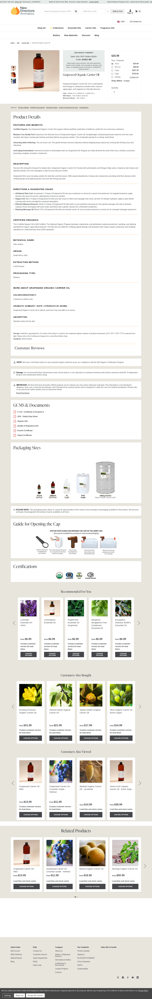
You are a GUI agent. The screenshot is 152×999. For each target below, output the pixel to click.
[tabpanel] (26, 864)
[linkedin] (137, 977)
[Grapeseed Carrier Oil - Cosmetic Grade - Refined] (59, 853)
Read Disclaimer (22, 393)
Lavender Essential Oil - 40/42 (26, 623)
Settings (7, 995)
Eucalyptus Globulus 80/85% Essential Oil (123, 623)
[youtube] (133, 977)
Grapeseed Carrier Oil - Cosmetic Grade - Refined (60, 789)
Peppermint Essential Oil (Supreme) (73, 623)
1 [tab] (75, 897)
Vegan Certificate (24, 435)
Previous (7, 866)
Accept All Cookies (35, 995)
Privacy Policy (143, 991)
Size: (117, 60)
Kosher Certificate (25, 430)
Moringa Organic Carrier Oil (124, 869)
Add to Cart (117, 11)
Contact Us (134, 77)
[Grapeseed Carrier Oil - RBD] (26, 853)
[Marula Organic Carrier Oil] (92, 853)
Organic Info (22, 421)
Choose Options (28, 654)
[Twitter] (118, 977)
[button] (76, 11)
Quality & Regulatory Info (28, 426)
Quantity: (114, 88)
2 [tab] (77, 897)
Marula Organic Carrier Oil (91, 869)
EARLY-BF (18, 2)
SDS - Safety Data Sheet (27, 416)
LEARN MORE (94, 2)
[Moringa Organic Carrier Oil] (125, 853)
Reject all (19, 995)
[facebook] (128, 977)
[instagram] (123, 977)
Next (145, 866)
